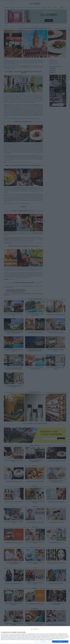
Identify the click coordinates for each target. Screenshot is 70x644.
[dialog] (35, 635)
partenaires (9, 633)
